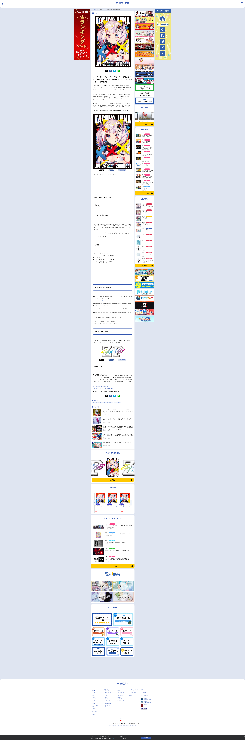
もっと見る (144, 124)
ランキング (94, 692)
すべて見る (144, 265)
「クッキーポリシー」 (117, 738)
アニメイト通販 (143, 692)
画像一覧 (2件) (122, 170)
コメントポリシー (120, 695)
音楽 (93, 706)
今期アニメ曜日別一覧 (108, 692)
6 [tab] (147, 121)
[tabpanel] (145, 116)
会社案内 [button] (142, 689)
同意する (146, 737)
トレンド (94, 713)
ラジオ (93, 697)
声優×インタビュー (108, 705)
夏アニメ (106, 695)
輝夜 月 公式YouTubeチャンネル (100, 386)
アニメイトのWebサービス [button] (134, 689)
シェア (112, 170)
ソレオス (130, 695)
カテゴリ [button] (93, 689)
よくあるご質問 (119, 698)
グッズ (93, 700)
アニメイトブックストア (133, 690)
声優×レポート (107, 706)
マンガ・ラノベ (95, 703)
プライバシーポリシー (120, 692)
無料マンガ (94, 714)
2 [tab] (141, 121)
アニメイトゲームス (132, 692)
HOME (93, 690)
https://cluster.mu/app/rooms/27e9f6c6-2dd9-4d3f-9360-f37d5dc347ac (109, 300)
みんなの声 (94, 698)
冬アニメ (106, 698)
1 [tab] (139, 121)
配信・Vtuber (94, 711)
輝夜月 (94, 402)
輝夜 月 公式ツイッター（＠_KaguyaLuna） (103, 388)
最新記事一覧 (107, 690)
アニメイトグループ (144, 695)
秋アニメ (106, 697)
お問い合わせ (119, 697)
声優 (93, 695)
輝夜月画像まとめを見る (112, 480)
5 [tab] (146, 121)
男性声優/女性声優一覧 (108, 703)
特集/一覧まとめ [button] (107, 689)
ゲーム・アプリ (95, 705)
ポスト (103, 170)
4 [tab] (144, 121)
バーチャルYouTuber (102, 402)
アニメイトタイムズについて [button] (121, 689)
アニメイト (143, 690)
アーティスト (117, 402)
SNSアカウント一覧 (120, 700)
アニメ (110, 402)
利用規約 (118, 690)
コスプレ (94, 708)
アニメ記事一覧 (107, 700)
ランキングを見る (113, 566)
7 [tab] (149, 121)
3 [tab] (142, 121)
